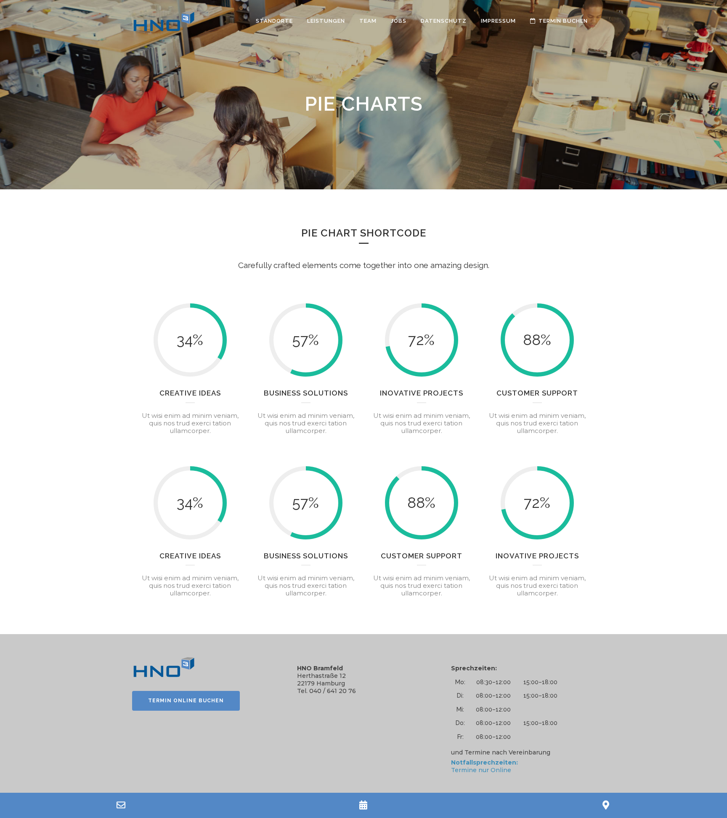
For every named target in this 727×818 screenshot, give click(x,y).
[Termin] (363, 805)
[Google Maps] (606, 805)
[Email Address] (121, 805)
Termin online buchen (186, 701)
